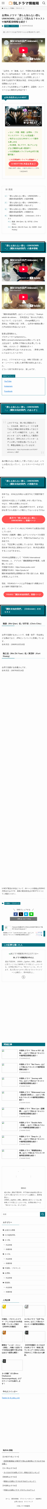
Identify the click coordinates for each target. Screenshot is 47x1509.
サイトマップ (28, 1501)
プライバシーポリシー (27, 1499)
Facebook (8, 391)
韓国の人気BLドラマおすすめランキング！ (20, 1481)
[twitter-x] (23, 977)
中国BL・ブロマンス (11, 26)
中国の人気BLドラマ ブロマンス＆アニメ (19, 1490)
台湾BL (7, 1273)
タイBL (7, 1240)
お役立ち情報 (10, 1230)
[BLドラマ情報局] (23, 3)
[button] (16, 914)
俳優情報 (9, 1249)
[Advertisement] (23, 781)
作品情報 (9, 1245)
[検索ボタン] (44, 3)
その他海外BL (10, 1235)
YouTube (7, 381)
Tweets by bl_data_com (11, 1398)
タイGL (7, 1254)
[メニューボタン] (3, 3)
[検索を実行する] (42, 1214)
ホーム (8, 1499)
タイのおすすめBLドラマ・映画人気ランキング (22, 1472)
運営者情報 (15, 1499)
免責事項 (38, 1499)
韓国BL (7, 1283)
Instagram (8, 386)
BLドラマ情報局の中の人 (23, 957)
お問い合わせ (18, 1501)
